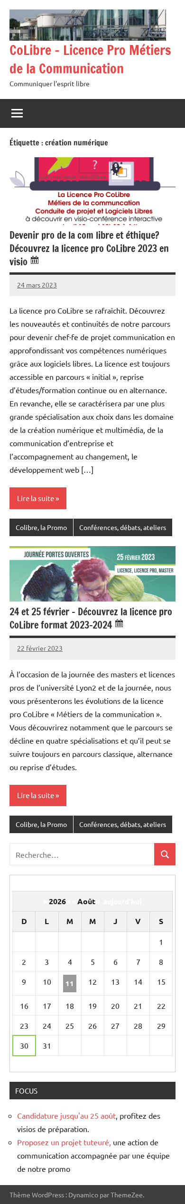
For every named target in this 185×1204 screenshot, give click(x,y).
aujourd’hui (122, 901)
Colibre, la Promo (41, 527)
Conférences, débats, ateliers (122, 527)
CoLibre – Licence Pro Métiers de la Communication (90, 59)
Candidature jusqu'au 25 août (66, 1115)
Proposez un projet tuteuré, (64, 1142)
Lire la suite (35, 498)
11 (69, 983)
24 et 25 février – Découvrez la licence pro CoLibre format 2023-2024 (90, 618)
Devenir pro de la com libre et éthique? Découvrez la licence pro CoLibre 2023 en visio (89, 248)
